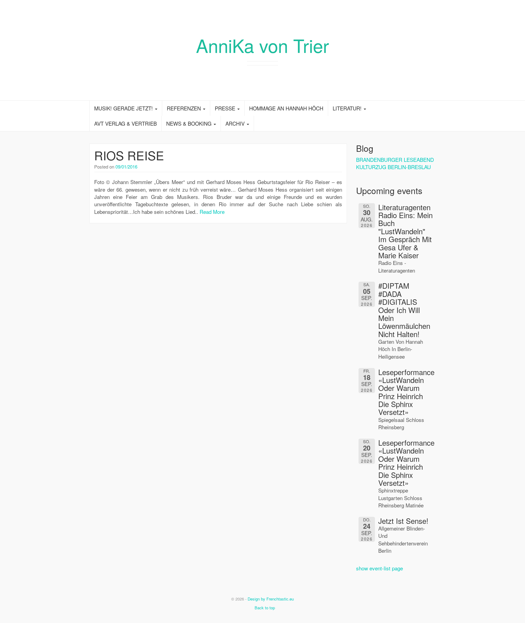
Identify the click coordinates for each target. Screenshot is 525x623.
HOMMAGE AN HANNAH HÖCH (286, 108)
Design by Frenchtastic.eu (271, 599)
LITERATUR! (348, 108)
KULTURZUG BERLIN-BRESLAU (393, 167)
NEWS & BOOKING (189, 123)
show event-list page (379, 568)
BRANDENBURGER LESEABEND (395, 159)
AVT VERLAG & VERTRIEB (125, 123)
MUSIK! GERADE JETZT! (124, 108)
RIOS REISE (129, 155)
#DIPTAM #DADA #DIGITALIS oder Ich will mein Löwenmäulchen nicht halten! (404, 309)
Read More (212, 211)
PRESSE (226, 108)
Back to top (264, 608)
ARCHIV (235, 123)
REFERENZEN (184, 108)
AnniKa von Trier (262, 45)
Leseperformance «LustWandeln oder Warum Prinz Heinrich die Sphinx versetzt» (406, 392)
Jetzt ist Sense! (403, 520)
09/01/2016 (126, 166)
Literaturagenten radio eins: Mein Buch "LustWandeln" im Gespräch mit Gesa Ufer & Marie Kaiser (405, 231)
